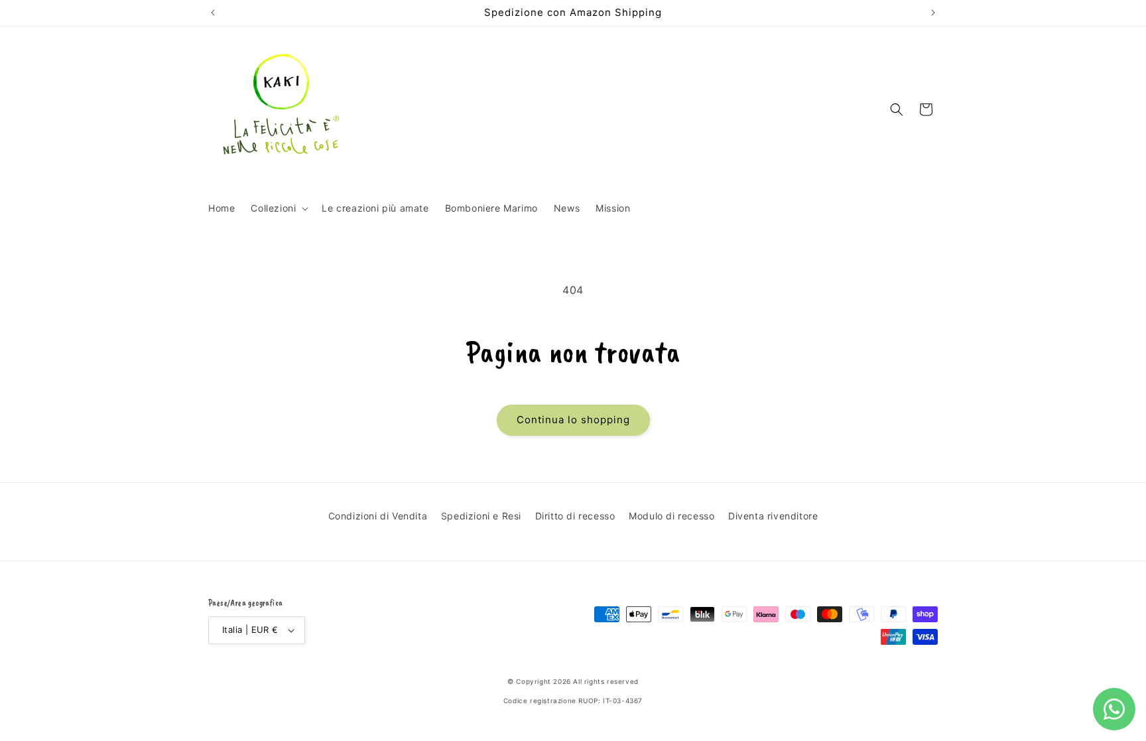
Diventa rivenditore (773, 515)
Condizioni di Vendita (378, 515)
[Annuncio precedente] (212, 12)
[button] (278, 208)
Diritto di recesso (575, 515)
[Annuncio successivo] (933, 12)
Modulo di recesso (671, 515)
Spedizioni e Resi (481, 515)
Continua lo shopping (573, 419)
